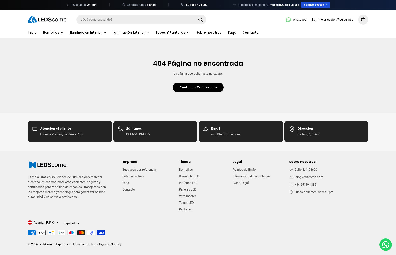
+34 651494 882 (305, 184)
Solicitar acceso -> (315, 4)
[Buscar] (200, 19)
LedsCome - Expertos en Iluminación (64, 244)
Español (69, 223)
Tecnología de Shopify (106, 244)
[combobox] (141, 19)
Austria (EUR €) (44, 222)
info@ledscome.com (309, 177)
